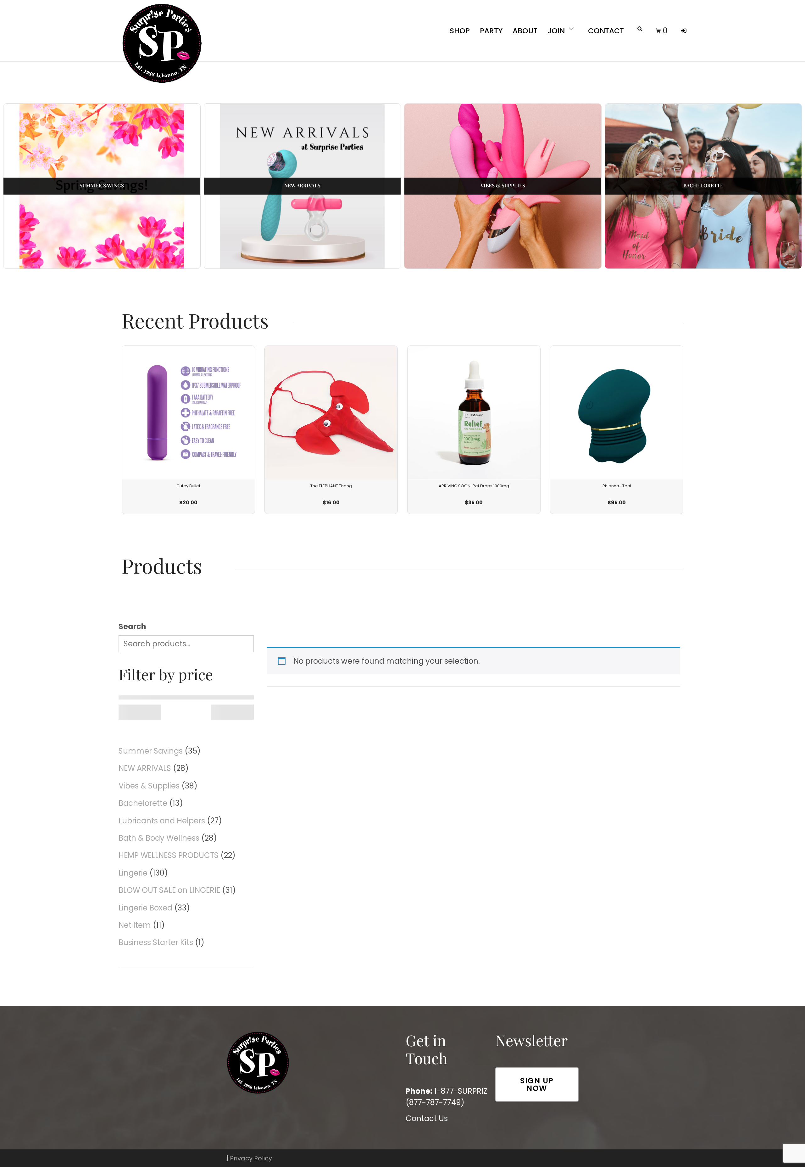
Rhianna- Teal (616, 486)
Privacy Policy (251, 1158)
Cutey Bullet (188, 486)
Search (132, 626)
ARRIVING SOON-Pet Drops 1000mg (474, 486)
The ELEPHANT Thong (331, 486)
